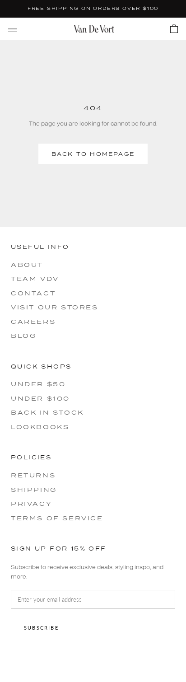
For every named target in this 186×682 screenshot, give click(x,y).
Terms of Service (57, 518)
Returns (33, 475)
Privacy (31, 504)
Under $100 (40, 398)
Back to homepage (93, 153)
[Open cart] (174, 28)
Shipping (34, 490)
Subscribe (41, 628)
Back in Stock (47, 412)
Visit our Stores (54, 307)
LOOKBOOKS (40, 427)
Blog (23, 336)
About (27, 265)
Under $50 (38, 384)
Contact (33, 293)
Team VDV (35, 279)
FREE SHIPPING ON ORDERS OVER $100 (93, 8)
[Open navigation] (12, 28)
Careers (33, 322)
